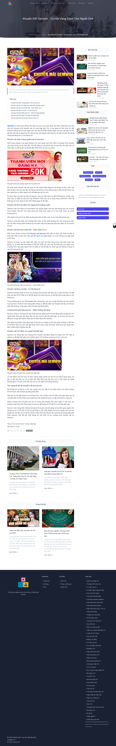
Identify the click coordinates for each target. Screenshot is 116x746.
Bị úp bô (89, 713)
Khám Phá (71, 3)
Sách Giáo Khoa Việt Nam (95, 602)
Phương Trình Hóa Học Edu (95, 707)
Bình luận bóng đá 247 (94, 661)
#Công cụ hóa (88, 172)
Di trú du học (91, 686)
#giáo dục (89, 180)
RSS (44, 587)
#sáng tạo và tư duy (99, 176)
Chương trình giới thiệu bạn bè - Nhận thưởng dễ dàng (27, 113)
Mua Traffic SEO (92, 683)
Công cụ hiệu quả (58, 3)
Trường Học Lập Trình (93, 615)
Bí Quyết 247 (91, 673)
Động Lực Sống (92, 639)
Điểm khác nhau (92, 658)
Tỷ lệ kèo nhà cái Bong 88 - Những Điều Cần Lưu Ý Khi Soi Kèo (98, 149)
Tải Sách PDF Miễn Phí (94, 621)
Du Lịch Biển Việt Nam (94, 646)
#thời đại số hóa (85, 176)
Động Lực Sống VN (93, 698)
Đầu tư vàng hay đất (93, 627)
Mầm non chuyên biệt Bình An (96, 630)
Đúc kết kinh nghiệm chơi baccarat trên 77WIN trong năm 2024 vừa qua (57, 533)
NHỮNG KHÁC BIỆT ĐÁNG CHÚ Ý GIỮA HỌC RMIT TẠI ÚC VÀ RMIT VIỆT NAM (98, 120)
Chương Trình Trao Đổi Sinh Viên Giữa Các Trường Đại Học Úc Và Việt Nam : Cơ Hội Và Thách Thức (23, 476)
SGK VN (89, 704)
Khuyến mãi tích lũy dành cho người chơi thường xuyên (27, 105)
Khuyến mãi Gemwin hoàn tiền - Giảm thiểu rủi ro (26, 108)
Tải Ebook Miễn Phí (93, 664)
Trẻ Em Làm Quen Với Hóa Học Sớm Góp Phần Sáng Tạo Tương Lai (98, 103)
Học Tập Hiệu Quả (30, 737)
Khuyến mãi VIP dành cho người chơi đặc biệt (25, 116)
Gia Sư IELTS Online (93, 593)
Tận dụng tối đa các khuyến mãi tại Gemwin (24, 118)
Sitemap (46, 584)
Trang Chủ (34, 3)
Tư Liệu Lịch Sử (92, 587)
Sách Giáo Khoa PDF (93, 652)
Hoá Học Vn (90, 689)
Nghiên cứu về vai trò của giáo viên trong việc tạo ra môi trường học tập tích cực (98, 130)
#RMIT (97, 180)
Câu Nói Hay (91, 701)
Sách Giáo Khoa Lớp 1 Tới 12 (96, 609)
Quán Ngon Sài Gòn (93, 719)
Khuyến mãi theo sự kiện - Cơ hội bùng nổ (24, 110)
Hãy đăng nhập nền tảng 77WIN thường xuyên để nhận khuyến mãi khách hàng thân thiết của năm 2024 (102, 89)
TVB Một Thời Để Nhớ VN (95, 692)
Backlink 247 (91, 649)
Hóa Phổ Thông (92, 612)
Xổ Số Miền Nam (92, 618)
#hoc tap (98, 172)
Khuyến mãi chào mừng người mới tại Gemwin (25, 103)
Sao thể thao (91, 624)
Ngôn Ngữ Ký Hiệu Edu (94, 695)
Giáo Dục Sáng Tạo (93, 581)
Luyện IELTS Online (93, 633)
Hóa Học (44, 3)
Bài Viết (82, 3)
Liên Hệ (90, 3)
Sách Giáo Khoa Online (94, 606)
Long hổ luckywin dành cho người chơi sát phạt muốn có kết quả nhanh (97, 75)
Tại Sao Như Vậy (92, 636)
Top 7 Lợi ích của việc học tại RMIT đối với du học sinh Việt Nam (96, 140)
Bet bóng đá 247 (92, 679)
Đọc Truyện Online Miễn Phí (95, 670)
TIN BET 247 (91, 676)
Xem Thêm (13, 493)
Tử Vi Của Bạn (91, 667)
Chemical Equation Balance (95, 599)
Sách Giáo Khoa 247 (93, 655)
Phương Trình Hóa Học (94, 584)
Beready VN (91, 710)
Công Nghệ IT (91, 716)
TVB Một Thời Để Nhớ (94, 596)
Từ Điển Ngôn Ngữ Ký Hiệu (95, 590)
